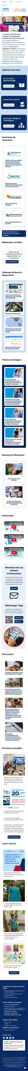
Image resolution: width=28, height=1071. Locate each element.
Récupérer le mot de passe (10, 1025)
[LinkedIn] (13, 1038)
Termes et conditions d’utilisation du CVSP (16, 1065)
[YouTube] (7, 1038)
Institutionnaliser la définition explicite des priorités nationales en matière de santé (13, 874)
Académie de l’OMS (8, 995)
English (11, 2)
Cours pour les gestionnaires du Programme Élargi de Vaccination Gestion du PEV (13, 904)
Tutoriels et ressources (9, 1006)
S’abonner (14, 588)
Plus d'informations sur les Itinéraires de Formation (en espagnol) (14, 233)
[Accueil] (13, 10)
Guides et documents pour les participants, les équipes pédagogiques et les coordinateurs (14, 1008)
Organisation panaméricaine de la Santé (13, 994)
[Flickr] (10, 1038)
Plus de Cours (14, 973)
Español (4, 2)
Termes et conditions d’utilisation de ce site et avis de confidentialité (14, 991)
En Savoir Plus (14, 28)
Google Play (18, 617)
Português (19, 2)
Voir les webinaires (12, 262)
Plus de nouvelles (14, 837)
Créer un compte (8, 1022)
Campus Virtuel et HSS (9, 1030)
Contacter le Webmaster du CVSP (11, 1065)
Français (4, 5)
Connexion (6, 1023)
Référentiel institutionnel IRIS (10, 997)
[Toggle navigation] (3, 14)
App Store (18, 621)
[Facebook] (4, 1038)
